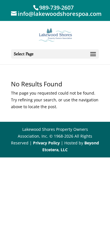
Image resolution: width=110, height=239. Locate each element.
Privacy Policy (46, 143)
